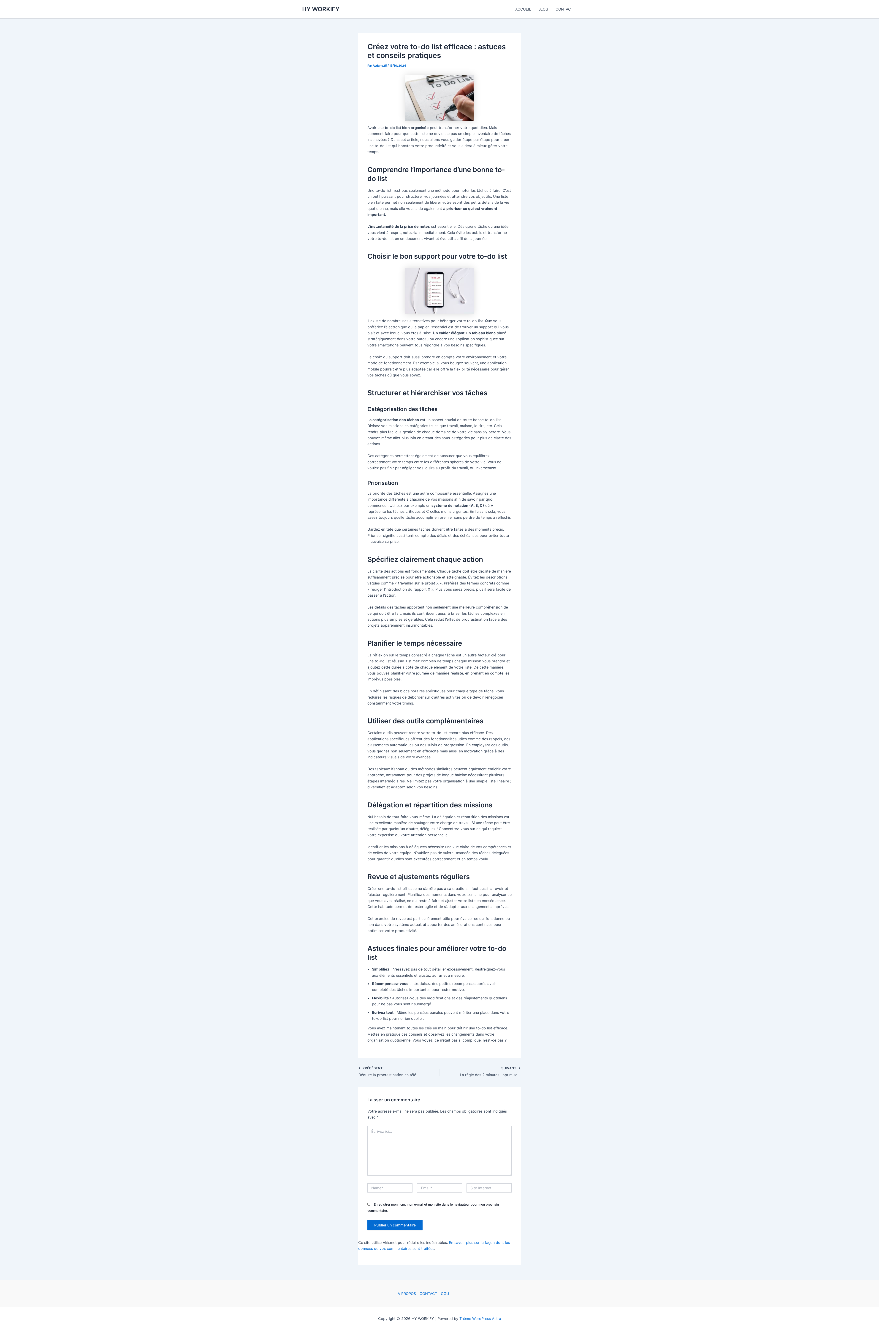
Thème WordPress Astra (480, 1318)
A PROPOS (407, 1293)
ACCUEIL (523, 9)
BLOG (543, 9)
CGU (445, 1293)
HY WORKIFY (320, 9)
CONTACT (564, 9)
